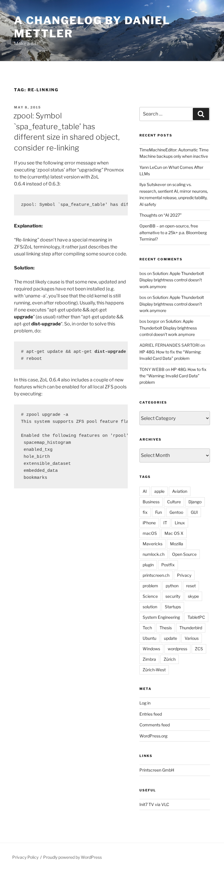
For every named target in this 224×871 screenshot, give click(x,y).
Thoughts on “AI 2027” (160, 215)
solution (150, 606)
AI (145, 491)
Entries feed (150, 713)
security (172, 596)
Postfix (168, 564)
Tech (147, 627)
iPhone (149, 522)
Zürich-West (154, 669)
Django (195, 501)
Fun (158, 512)
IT (165, 522)
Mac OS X (173, 533)
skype (193, 596)
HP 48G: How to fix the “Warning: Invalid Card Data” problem (172, 376)
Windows (151, 648)
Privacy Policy (25, 857)
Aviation (179, 491)
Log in (144, 702)
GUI (194, 512)
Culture (174, 501)
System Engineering (161, 617)
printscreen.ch (156, 575)
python (172, 585)
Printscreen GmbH (156, 769)
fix (145, 512)
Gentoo (176, 512)
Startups (173, 606)
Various (192, 638)
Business (151, 501)
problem (150, 585)
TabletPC (196, 617)
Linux (180, 522)
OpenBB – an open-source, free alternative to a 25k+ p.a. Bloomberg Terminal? (173, 232)
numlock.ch (153, 554)
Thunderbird (190, 627)
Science (150, 596)
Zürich (170, 659)
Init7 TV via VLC (154, 804)
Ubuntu (149, 638)
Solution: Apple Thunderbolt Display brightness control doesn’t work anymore (171, 280)
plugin (148, 564)
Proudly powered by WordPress (72, 857)
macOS (150, 533)
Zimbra (149, 659)
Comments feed (154, 724)
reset (191, 585)
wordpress (177, 648)
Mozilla (176, 543)
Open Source (184, 554)
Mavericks (152, 543)
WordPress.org (153, 735)
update (170, 638)
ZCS (199, 648)
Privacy (184, 575)
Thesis (166, 627)
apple (159, 491)
